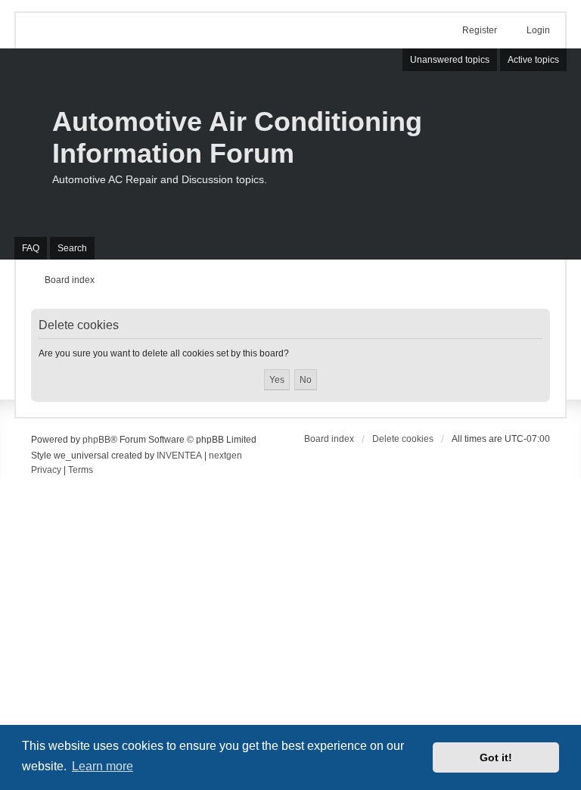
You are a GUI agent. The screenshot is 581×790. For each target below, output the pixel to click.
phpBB (96, 439)
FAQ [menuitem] (30, 248)
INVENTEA (179, 455)
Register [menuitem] (479, 30)
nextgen (225, 455)
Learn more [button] (102, 766)
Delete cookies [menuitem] (402, 439)
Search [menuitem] (72, 248)
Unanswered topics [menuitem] (449, 59)
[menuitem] (46, 470)
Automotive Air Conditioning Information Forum (237, 137)
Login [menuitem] (538, 30)
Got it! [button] (496, 757)
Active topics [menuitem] (533, 59)
